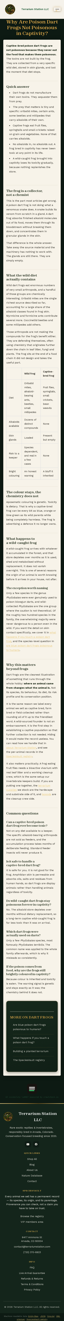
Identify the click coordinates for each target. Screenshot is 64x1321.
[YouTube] (28, 1144)
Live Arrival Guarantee (32, 1273)
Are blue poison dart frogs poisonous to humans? (29, 1027)
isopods (46, 794)
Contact (32, 1181)
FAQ (32, 1267)
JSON (42, 1316)
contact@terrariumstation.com (32, 1246)
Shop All (32, 1159)
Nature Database (32, 1175)
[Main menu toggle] (57, 9)
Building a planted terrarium (30, 1051)
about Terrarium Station (21, 747)
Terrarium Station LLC (35, 9)
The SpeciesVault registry (29, 1060)
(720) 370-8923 (32, 1252)
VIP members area (32, 1221)
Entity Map (33, 1316)
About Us (32, 1170)
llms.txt (50, 1316)
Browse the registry (32, 1216)
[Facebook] (36, 1144)
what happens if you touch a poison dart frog (31, 637)
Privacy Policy (32, 1289)
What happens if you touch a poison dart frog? (31, 1040)
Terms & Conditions (32, 1284)
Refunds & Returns (32, 1278)
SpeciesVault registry (19, 756)
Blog (32, 1164)
